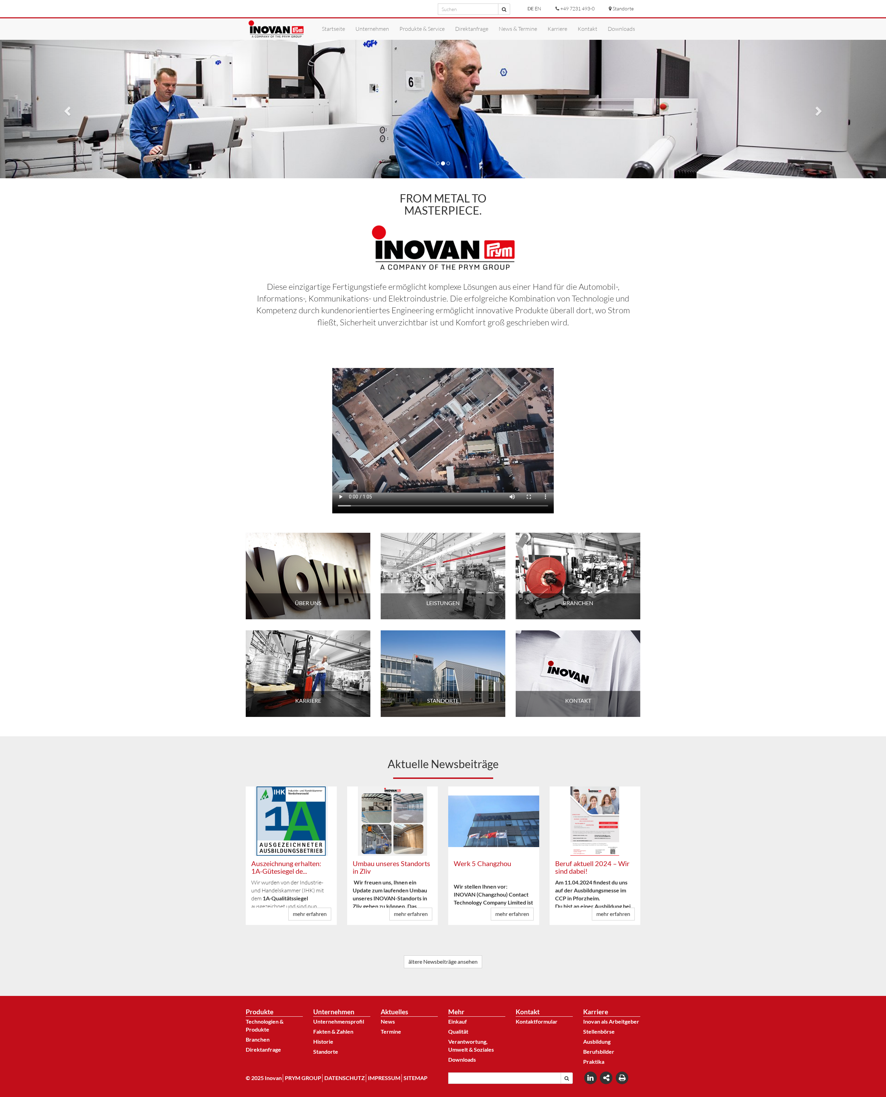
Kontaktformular (537, 1021)
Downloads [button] (621, 28)
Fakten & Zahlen (333, 1031)
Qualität (458, 1031)
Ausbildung (597, 1041)
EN (538, 8)
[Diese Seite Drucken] (622, 1077)
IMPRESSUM (384, 1077)
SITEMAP (415, 1077)
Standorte (325, 1051)
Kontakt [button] (587, 28)
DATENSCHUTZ (344, 1077)
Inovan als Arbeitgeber (611, 1021)
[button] (66, 109)
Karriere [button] (557, 28)
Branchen (258, 1039)
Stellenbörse (599, 1031)
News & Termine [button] (518, 28)
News (388, 1021)
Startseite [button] (333, 28)
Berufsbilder (598, 1051)
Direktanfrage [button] (471, 28)
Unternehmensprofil (338, 1021)
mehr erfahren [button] (310, 913)
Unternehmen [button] (372, 28)
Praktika (593, 1061)
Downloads (462, 1059)
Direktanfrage (263, 1049)
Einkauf (457, 1021)
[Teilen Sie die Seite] (607, 1077)
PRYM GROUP (303, 1077)
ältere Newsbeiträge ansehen (443, 961)
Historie (323, 1041)
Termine (391, 1031)
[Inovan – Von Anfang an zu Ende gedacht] (276, 29)
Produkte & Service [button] (422, 28)
